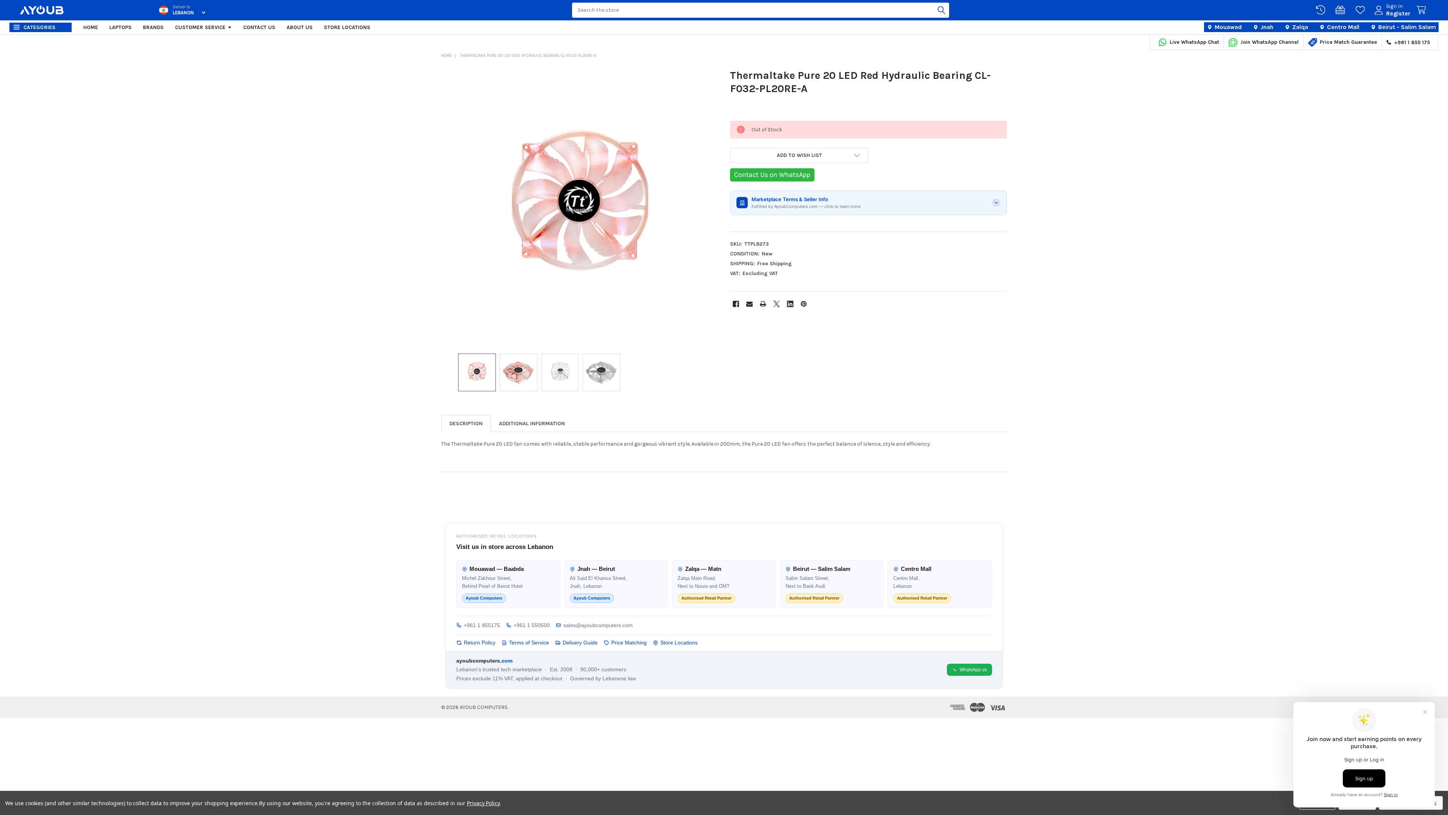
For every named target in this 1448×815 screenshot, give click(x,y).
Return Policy (479, 643)
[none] (579, 207)
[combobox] (760, 10)
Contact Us (259, 27)
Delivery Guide (580, 643)
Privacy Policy (483, 803)
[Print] (763, 304)
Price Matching (629, 643)
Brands (153, 27)
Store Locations (347, 27)
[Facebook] (736, 304)
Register (1398, 13)
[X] (776, 304)
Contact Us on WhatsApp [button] (772, 175)
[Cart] (1423, 10)
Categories (39, 27)
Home (90, 27)
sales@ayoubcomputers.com (598, 625)
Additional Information (532, 423)
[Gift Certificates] (1341, 10)
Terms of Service (529, 643)
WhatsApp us (973, 669)
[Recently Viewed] (1322, 10)
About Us (300, 27)
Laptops (120, 27)
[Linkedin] (790, 304)
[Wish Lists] (1361, 10)
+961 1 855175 (482, 625)
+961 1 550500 (532, 625)
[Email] (749, 304)
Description (466, 423)
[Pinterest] (804, 304)
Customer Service (200, 27)
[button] (799, 155)
